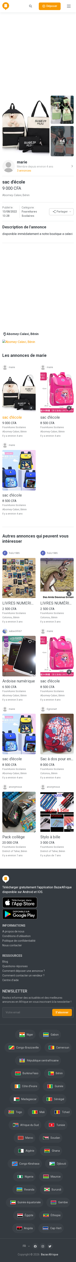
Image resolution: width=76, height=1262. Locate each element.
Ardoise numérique (18, 681)
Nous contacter (12, 945)
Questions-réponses (15, 966)
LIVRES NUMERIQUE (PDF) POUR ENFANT (19, 603)
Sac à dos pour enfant (57, 759)
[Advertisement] (38, 53)
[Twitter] (50, 1246)
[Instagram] (43, 1246)
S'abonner (62, 1012)
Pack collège (13, 837)
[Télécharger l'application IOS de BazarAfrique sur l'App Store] (38, 902)
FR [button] (25, 1246)
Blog (5, 961)
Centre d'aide (10, 980)
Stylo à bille (50, 837)
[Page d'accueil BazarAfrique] (5, 6)
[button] (61, 211)
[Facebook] (35, 1246)
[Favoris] (30, 377)
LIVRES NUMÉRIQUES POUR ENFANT (57, 603)
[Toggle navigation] (69, 6)
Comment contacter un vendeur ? (23, 975)
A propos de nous (13, 931)
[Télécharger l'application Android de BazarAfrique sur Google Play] (38, 914)
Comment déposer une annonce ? (23, 970)
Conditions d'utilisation (16, 936)
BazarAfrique (49, 1254)
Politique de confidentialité (18, 940)
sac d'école (50, 417)
